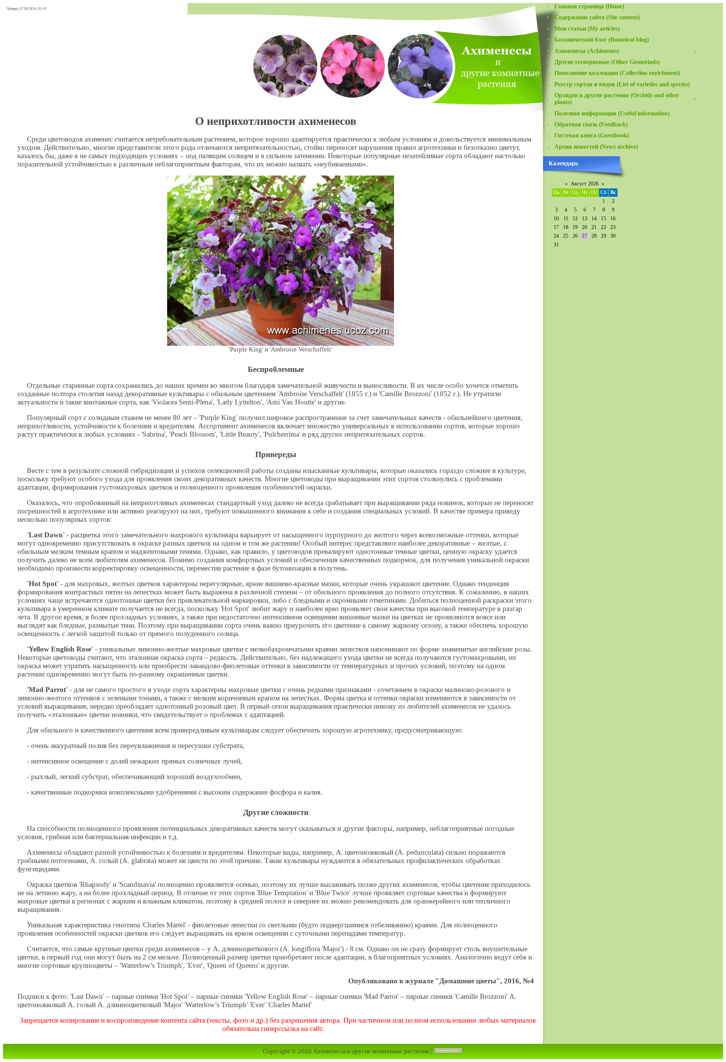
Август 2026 (585, 184)
